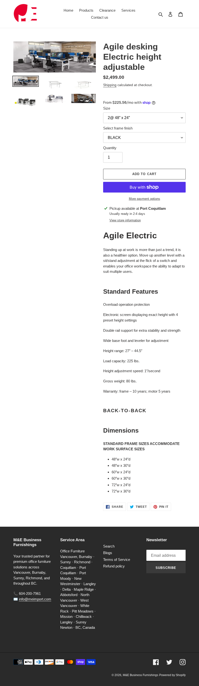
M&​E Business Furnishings (140, 675)
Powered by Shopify (172, 675)
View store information (125, 220)
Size (106, 108)
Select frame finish (118, 128)
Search (109, 546)
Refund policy (114, 566)
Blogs (107, 553)
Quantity (109, 148)
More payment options (144, 199)
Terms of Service (116, 559)
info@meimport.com (35, 599)
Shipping (109, 85)
